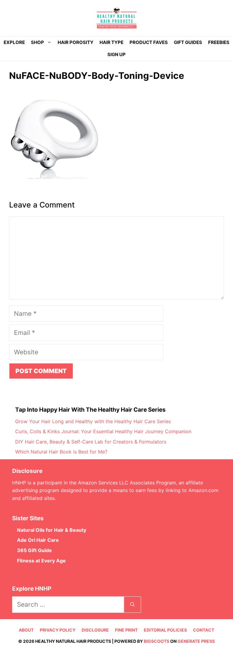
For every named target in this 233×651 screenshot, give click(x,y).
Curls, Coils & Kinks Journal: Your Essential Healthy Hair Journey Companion (103, 431)
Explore (14, 42)
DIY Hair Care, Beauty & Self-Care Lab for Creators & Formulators (90, 442)
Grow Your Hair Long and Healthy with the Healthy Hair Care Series (93, 421)
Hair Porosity (75, 42)
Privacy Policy (58, 629)
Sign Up (116, 54)
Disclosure (95, 629)
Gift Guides (188, 42)
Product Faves (149, 42)
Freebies (218, 42)
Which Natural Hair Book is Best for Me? (61, 452)
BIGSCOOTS (156, 641)
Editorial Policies (165, 629)
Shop (37, 42)
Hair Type (111, 42)
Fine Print (126, 629)
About (26, 629)
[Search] (132, 604)
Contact (203, 629)
